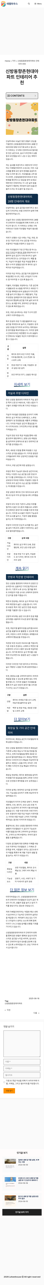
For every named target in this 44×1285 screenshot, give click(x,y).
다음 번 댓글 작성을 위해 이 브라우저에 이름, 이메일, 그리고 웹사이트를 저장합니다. (22, 1082)
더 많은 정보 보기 (22, 890)
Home (7, 61)
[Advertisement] (22, 32)
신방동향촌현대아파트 (13, 1003)
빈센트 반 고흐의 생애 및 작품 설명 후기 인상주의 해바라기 (28, 1179)
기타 (14, 61)
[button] (29, 4)
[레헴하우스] (3, 4)
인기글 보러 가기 (22, 1212)
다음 (35, 1013)
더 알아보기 (22, 719)
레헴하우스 (12, 3)
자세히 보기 (22, 384)
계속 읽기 (22, 568)
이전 (8, 1010)
